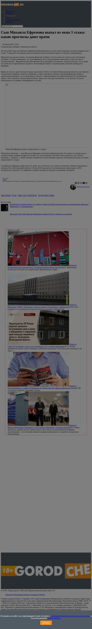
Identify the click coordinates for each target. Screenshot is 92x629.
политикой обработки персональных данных (70, 616)
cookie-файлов (54, 618)
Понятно (46, 623)
